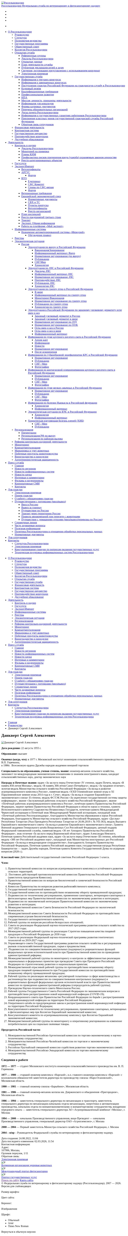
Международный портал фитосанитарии (24, 1171)
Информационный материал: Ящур (55, 253)
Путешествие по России (35, 510)
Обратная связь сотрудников (37, 124)
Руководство (22, 34)
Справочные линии (26, 522)
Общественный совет (27, 46)
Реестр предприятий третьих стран (41, 217)
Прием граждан (23, 495)
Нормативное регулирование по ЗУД (56, 322)
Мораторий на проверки (35, 151)
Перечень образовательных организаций (44, 109)
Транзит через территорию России (40, 513)
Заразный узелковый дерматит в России (57, 316)
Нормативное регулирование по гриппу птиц (61, 301)
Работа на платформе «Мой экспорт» (42, 226)
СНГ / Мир (41, 363)
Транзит (25, 220)
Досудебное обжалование (29, 139)
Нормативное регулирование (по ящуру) (58, 256)
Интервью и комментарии (29, 477)
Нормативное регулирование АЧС (54, 277)
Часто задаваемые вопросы (30, 525)
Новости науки (23, 474)
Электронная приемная (34, 73)
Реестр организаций (39, 211)
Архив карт (41, 340)
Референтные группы (33, 55)
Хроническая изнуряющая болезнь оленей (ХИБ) (56, 420)
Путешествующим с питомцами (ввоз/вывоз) (40, 501)
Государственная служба (28, 76)
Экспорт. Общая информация (38, 223)
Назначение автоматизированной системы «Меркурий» (53, 232)
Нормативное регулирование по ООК (56, 325)
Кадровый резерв (31, 88)
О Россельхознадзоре (20, 31)
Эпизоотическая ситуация (29, 241)
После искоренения (46, 351)
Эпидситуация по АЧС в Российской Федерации (56, 268)
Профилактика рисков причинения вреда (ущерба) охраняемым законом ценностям (68, 157)
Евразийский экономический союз (41, 196)
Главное (19, 465)
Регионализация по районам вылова (42, 438)
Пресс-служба (16, 462)
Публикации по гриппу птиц (51, 304)
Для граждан (15, 489)
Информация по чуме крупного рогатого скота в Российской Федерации (69, 337)
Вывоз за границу (31, 507)
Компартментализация (27, 447)
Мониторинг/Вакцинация (49, 298)
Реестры (19, 238)
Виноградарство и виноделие (31, 456)
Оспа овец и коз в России (49, 328)
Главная (12, 722)
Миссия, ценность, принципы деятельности (46, 100)
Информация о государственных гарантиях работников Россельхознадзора (63, 115)
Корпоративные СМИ (27, 483)
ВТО (24, 178)
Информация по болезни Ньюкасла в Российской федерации (62, 402)
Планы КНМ (28, 154)
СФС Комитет (36, 184)
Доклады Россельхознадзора (37, 58)
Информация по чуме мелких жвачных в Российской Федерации (65, 387)
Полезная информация (27, 528)
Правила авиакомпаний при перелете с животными (50, 516)
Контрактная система (27, 130)
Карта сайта (26, 1180)
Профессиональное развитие (37, 94)
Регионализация (24, 429)
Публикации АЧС (45, 283)
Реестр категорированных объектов (41, 160)
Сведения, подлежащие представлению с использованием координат (60, 70)
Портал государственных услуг (19, 1177)
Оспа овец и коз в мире (48, 331)
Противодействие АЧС (48, 280)
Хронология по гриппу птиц (51, 307)
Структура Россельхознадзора (31, 543)
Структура (21, 37)
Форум (32, 175)
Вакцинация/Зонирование (49, 250)
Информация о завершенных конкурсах (43, 82)
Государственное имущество (31, 133)
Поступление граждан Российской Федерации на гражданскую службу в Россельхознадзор (73, 85)
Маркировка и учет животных (32, 450)
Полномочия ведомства (28, 40)
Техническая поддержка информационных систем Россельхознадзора (54, 552)
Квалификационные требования (39, 91)
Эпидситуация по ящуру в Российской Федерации (57, 247)
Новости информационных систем (34, 471)
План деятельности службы (37, 64)
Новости (39, 345)
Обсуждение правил (39, 235)
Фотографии (42, 366)
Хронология (42, 265)
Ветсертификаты (30, 169)
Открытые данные (31, 61)
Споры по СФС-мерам (41, 187)
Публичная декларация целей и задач (42, 67)
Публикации (42, 259)
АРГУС (25, 172)
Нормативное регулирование (51, 348)
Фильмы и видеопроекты (29, 480)
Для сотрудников (17, 537)
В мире (39, 292)
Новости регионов (25, 468)
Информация (42, 343)
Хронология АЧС (44, 286)
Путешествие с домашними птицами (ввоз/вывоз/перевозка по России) (61, 519)
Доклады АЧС (43, 271)
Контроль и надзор (25, 145)
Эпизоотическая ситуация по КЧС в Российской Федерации (62, 411)
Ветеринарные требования (36, 193)
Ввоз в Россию (29, 504)
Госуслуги (20, 163)
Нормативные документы (42, 199)
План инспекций (31, 214)
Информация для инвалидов (37, 103)
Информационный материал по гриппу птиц (60, 295)
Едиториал (34, 181)
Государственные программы (31, 43)
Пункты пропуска (38, 205)
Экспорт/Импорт (24, 166)
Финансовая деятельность (29, 127)
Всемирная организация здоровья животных (26, 1165)
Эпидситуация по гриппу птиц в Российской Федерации (60, 289)
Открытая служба (25, 52)
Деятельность (15, 142)
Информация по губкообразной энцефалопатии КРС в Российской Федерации (73, 354)
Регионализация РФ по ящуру (38, 435)
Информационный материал (51, 334)
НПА (24, 97)
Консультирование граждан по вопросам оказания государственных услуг (57, 549)
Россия (25, 244)
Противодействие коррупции (31, 136)
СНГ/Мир (40, 262)
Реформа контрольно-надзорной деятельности (41, 441)
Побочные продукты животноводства (36, 453)
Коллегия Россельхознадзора (31, 49)
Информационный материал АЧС (54, 274)
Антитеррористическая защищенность (36, 459)
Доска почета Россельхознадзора (39, 112)
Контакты (20, 486)
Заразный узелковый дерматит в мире (56, 319)
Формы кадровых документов (38, 106)
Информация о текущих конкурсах (41, 79)
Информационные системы (30, 229)
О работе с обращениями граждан (34, 498)
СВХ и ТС (34, 202)
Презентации (28, 432)
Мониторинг (22, 444)
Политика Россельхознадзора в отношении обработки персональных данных (58, 531)
